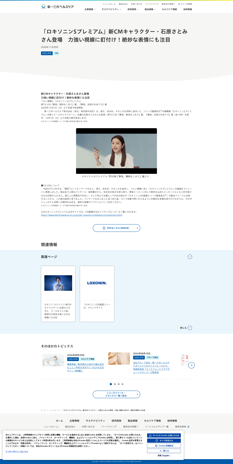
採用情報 (187, 9)
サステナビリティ (110, 9)
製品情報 (149, 9)
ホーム (43, 410)
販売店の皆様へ (168, 4)
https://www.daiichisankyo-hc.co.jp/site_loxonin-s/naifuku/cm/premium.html (81, 215)
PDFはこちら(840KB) (118, 228)
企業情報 (89, 9)
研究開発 (132, 9)
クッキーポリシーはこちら (17, 451)
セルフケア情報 (169, 9)
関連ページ (49, 256)
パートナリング (152, 4)
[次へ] (191, 365)
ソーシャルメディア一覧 (157, 427)
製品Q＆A (123, 4)
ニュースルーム (109, 4)
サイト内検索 (186, 4)
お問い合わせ (136, 4)
